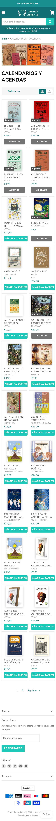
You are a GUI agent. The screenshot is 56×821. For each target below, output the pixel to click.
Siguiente (33, 690)
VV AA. (7, 229)
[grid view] (42, 91)
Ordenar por (14, 91)
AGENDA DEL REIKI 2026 (11, 467)
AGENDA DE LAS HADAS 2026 (13, 418)
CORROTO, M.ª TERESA (14, 471)
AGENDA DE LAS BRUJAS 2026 (13, 370)
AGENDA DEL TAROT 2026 (38, 418)
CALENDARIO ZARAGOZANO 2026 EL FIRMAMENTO (39, 179)
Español (26, 788)
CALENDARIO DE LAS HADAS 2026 (41, 370)
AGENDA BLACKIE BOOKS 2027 (14, 321)
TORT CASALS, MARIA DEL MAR (41, 424)
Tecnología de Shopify (28, 815)
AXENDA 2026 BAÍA (39, 273)
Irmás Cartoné (10, 274)
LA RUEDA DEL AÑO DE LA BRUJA (41, 516)
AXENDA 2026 (12, 271)
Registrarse (13, 748)
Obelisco (35, 374)
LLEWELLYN (36, 326)
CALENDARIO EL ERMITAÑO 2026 (40, 661)
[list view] (49, 91)
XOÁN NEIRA (37, 471)
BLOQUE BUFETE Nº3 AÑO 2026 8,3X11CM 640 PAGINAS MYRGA (13, 664)
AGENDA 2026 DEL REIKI (12, 564)
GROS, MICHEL (37, 226)
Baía (33, 277)
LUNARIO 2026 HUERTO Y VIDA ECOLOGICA (13, 226)
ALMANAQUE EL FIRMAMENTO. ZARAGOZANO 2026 (40, 130)
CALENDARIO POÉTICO (38, 467)
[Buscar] (50, 21)
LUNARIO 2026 (39, 223)
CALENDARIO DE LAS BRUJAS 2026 (41, 321)
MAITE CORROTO (11, 568)
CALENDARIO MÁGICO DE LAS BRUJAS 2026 (13, 517)
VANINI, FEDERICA (12, 520)
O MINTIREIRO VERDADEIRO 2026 (12, 129)
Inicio (4, 38)
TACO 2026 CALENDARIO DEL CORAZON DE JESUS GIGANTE (41, 616)
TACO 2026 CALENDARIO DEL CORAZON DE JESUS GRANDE (14, 616)
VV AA (7, 132)
